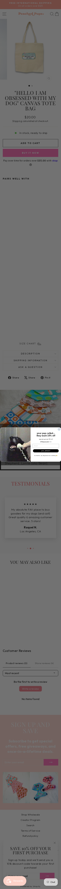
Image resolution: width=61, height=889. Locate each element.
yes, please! (45, 450)
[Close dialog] (59, 429)
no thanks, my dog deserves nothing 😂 (45, 455)
